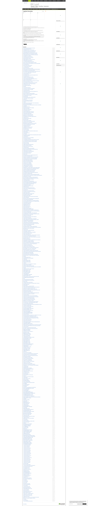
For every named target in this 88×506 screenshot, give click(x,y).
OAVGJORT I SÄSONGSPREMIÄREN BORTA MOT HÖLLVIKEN (28, 388)
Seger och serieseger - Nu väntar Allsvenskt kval (27, 359)
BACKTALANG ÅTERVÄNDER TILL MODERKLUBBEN (27, 406)
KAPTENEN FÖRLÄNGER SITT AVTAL (26, 349)
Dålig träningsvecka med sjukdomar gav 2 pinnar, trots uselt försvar (29, 249)
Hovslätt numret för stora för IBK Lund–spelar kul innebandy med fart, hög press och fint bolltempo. (32, 227)
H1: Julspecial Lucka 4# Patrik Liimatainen (27, 459)
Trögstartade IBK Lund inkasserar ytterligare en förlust (28, 245)
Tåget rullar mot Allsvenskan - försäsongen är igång (27, 440)
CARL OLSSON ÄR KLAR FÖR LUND (26, 389)
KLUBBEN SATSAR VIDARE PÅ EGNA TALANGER (27, 431)
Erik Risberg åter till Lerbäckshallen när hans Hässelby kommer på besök (29, 169)
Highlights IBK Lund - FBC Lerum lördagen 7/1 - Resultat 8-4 (28, 300)
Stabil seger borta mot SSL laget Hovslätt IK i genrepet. (28, 114)
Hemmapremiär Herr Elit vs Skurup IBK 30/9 (27, 469)
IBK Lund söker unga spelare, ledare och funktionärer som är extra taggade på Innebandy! (31, 201)
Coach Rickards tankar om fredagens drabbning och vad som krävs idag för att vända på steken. (31, 325)
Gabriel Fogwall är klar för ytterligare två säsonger (27, 194)
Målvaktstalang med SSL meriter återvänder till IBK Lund (28, 115)
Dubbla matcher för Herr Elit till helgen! (26, 483)
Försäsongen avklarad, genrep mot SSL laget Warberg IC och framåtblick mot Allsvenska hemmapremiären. (32, 175)
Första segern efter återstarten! (26, 147)
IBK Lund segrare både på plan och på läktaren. (27, 95)
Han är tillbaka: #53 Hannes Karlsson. (26, 90)
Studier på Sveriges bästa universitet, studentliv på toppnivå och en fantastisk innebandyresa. (31, 69)
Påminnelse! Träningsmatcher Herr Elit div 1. (27, 492)
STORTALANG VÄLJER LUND (25, 404)
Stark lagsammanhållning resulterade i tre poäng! (27, 488)
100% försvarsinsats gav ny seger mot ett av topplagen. (28, 89)
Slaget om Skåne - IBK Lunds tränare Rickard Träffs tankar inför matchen (29, 327)
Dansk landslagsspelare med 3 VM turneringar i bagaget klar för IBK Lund (29, 116)
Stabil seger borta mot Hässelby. (26, 143)
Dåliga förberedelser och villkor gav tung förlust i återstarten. (28, 228)
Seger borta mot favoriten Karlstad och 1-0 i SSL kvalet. (28, 68)
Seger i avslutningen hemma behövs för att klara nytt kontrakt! (28, 280)
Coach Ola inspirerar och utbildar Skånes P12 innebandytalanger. (29, 88)
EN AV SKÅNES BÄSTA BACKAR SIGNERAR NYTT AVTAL (28, 437)
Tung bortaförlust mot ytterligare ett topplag (27, 305)
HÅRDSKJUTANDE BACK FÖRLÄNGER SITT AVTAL (27, 438)
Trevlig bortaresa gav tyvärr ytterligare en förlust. (27, 244)
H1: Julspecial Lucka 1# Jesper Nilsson (26, 462)
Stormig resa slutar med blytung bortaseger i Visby (27, 164)
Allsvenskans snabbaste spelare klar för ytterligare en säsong (28, 193)
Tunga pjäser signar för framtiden (26, 415)
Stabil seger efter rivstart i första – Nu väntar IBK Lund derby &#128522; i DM (30, 243)
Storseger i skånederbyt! (25, 377)
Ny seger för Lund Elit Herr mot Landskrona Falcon (27, 495)
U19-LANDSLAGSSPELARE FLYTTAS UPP (26, 336)
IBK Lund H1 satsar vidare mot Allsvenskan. (27, 412)
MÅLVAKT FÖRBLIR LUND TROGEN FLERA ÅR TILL (27, 413)
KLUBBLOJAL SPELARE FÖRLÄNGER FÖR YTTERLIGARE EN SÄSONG (29, 436)
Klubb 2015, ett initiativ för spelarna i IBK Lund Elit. (27, 65)
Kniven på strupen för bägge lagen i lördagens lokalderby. (28, 308)
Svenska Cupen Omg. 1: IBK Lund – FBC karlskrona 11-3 (28, 331)
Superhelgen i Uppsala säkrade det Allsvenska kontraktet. (28, 144)
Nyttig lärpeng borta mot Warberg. (26, 332)
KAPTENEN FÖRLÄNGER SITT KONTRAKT (26, 441)
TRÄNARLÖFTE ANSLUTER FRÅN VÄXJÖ (26, 329)
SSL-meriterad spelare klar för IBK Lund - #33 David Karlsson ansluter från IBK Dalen (30, 196)
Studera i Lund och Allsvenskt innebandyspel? (27, 352)
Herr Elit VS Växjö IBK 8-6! (25, 485)
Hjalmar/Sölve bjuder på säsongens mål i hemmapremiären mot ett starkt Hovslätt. (30, 254)
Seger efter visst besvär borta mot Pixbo (26, 378)
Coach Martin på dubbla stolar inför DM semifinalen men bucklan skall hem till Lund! (30, 222)
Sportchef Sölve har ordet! (25, 229)
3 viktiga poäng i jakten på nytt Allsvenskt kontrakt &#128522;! (28, 224)
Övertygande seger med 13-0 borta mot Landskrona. (27, 363)
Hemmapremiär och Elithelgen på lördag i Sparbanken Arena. (28, 111)
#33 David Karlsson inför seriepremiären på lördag (27, 173)
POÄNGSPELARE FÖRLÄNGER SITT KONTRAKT (27, 442)
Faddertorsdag (24, 86)
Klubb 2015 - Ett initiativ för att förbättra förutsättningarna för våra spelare (29, 62)
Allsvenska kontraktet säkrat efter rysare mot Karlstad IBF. (28, 279)
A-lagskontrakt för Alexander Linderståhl (26, 195)
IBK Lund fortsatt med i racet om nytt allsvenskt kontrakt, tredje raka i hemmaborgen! (30, 301)
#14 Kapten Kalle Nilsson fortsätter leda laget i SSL (27, 60)
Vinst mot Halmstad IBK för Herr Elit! (26, 467)
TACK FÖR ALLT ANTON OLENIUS (26, 403)
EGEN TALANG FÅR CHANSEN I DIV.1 (26, 405)
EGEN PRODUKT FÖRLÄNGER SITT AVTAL (26, 275)
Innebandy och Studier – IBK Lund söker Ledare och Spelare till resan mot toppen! (30, 355)
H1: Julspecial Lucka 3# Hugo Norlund (26, 460)
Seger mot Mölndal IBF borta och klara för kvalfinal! (27, 357)
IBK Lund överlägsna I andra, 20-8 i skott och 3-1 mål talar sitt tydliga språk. (30, 216)
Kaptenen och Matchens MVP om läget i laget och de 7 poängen (28, 416)
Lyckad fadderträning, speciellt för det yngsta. (27, 118)
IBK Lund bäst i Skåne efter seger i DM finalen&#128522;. (28, 199)
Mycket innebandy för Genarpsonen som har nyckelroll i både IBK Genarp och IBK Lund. (31, 247)
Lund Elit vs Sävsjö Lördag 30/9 (26, 489)
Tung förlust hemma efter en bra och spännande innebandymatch (29, 298)
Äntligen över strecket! (25, 281)
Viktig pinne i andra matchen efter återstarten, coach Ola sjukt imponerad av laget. (30, 149)
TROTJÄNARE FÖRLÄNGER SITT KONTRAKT (27, 334)
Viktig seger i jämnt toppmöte (25, 379)
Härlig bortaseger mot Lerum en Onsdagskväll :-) (27, 163)
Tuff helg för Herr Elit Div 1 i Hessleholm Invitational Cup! (28, 493)
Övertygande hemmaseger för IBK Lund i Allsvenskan (27, 165)
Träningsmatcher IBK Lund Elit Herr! (26, 496)
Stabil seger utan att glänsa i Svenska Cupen (27, 120)
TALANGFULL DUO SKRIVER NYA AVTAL (26, 432)
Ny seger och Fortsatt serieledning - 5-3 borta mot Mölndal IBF (28, 361)
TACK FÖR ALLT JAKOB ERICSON (26, 197)
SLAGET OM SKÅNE (25, 386)
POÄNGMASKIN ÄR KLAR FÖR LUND (26, 433)
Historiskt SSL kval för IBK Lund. (26, 142)
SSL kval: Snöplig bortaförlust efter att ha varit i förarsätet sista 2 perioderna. (30, 140)
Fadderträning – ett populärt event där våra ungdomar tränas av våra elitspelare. (30, 94)
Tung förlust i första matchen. (28, 11)
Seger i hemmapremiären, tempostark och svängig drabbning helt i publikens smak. (30, 172)
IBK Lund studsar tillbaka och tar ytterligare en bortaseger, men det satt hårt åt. (30, 82)
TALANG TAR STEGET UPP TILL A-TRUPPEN (27, 269)
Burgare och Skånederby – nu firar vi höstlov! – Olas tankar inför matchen (29, 248)
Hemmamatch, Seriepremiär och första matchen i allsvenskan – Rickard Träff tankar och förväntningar (32, 324)
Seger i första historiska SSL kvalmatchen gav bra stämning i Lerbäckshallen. (30, 141)
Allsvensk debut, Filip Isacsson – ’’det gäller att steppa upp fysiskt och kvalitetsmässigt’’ (31, 255)
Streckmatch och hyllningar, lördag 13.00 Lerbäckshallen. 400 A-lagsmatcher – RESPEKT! (31, 219)
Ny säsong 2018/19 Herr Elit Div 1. (26, 470)
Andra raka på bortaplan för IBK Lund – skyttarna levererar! (28, 253)
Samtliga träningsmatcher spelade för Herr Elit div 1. (27, 491)
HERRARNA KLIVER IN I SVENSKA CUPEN (26, 333)
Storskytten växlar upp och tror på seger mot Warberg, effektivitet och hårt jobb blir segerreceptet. (32, 251)
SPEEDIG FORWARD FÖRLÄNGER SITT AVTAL (27, 410)
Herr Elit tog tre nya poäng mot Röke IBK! (26, 464)
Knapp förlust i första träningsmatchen (26, 335)
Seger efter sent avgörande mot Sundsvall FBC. (27, 145)
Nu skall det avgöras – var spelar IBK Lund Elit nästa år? (28, 221)
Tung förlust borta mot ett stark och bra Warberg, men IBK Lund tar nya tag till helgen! (30, 296)
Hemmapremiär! (24, 256)
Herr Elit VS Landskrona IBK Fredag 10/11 (26, 484)
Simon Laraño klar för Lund (25, 189)
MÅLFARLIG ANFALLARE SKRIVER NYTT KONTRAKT (27, 439)
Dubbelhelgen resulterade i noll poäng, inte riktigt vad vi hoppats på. (29, 83)
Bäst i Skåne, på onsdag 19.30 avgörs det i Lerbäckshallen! (28, 137)
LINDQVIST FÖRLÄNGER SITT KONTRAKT (26, 271)
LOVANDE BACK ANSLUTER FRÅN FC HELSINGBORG (27, 323)
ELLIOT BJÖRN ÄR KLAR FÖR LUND (26, 384)
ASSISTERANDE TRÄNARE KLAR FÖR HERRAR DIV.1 (27, 443)
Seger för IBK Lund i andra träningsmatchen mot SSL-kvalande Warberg (29, 387)
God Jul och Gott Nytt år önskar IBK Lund (27, 87)
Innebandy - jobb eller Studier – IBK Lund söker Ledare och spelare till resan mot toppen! (31, 276)
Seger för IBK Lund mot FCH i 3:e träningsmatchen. (27, 122)
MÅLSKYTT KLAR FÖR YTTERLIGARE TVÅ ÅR (27, 414)
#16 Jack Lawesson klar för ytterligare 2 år (27, 138)
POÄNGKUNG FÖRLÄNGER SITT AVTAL (26, 270)
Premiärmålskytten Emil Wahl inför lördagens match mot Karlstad (29, 171)
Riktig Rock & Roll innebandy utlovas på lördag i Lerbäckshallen (29, 93)
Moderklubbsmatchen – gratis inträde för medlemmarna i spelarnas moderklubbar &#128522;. (31, 167)
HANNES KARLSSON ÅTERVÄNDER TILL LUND (27, 309)
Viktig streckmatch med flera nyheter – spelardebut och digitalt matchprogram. (30, 226)
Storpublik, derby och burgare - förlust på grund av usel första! (28, 246)
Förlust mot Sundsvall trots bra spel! (26, 92)
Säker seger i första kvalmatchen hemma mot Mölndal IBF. (28, 358)
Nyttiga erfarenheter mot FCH (25, 385)
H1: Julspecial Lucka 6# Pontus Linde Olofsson (27, 457)
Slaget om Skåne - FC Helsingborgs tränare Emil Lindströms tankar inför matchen (30, 328)
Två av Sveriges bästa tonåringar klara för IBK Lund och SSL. (28, 61)
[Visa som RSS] (45, 11)
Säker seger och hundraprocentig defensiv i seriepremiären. (28, 112)
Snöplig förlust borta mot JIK (25, 117)
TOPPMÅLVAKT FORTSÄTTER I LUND (26, 350)
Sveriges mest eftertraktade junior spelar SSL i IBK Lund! (28, 57)
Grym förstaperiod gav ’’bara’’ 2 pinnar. (26, 84)
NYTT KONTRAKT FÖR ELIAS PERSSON (26, 272)
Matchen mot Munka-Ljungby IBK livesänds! (27, 487)
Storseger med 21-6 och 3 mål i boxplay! (26, 362)
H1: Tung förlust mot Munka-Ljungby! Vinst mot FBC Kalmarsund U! (29, 465)
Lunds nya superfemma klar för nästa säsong (27, 202)
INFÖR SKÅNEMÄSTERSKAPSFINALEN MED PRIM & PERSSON (28, 277)
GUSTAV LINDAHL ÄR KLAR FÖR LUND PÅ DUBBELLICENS (28, 220)
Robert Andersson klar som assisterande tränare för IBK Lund (28, 190)
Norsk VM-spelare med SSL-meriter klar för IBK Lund (27, 56)
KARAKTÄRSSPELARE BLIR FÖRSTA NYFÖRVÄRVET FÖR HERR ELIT (29, 435)
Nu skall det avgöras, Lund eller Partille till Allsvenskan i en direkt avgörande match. (30, 353)
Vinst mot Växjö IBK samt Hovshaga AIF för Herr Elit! (27, 466)
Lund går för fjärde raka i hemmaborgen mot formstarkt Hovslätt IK (29, 299)
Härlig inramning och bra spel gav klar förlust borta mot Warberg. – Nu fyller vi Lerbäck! (31, 223)
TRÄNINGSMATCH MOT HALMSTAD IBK (26, 330)
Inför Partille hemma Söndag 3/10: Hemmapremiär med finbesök (28, 382)
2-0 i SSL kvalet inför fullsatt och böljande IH (27, 66)
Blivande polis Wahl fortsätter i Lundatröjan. (27, 58)
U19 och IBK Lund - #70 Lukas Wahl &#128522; (27, 225)
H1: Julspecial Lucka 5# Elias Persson (26, 458)
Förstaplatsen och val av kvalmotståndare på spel (27, 360)
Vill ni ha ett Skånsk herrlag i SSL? (26, 64)
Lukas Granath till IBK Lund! (25, 136)
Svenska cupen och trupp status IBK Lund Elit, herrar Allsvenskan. (29, 121)
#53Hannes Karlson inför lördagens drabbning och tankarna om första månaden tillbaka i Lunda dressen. (32, 304)
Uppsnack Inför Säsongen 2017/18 (26, 490)
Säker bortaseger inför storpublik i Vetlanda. (27, 85)
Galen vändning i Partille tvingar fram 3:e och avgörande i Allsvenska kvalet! (30, 354)
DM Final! (24, 278)
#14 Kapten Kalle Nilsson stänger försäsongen (27, 113)
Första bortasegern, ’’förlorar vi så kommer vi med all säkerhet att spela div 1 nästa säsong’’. (31, 283)
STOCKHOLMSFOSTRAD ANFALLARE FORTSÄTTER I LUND (28, 409)
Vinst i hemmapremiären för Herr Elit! (26, 468)
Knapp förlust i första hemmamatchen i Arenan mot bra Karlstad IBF (29, 170)
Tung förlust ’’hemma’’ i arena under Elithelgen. (27, 109)
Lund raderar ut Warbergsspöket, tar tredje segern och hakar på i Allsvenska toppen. (30, 250)
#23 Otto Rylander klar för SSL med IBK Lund (27, 55)
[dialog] (78, 502)
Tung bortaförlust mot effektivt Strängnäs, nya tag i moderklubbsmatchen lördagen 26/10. (31, 168)
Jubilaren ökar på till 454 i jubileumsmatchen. (27, 217)
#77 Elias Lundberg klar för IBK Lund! (26, 110)
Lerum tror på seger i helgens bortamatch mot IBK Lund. (28, 303)
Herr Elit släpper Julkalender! (25, 463)
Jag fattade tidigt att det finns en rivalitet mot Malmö (28, 282)
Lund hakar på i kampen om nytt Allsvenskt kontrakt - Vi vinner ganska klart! (30, 218)
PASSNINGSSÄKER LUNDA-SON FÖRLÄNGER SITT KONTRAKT (28, 411)
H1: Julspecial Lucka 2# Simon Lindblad (26, 461)
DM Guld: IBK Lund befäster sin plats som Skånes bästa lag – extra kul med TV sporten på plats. (31, 63)
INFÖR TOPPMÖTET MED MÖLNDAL (26, 380)
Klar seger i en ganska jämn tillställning (26, 381)
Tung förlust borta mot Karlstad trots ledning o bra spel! (28, 306)
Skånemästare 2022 (25, 351)
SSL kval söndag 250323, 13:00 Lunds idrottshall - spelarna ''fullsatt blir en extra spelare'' (31, 139)
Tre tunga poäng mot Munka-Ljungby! (26, 486)
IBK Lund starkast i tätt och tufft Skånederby (27, 307)
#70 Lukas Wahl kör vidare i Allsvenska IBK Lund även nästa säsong (29, 191)
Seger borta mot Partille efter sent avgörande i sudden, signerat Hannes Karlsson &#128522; (31, 242)
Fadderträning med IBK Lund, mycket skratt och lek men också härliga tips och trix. (30, 91)
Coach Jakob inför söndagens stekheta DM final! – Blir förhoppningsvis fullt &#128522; (31, 200)
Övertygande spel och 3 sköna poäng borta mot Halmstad (28, 376)
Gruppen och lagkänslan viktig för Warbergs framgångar (28, 252)
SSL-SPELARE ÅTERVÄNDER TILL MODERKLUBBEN (27, 274)
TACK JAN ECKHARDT (25, 407)
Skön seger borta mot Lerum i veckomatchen (27, 162)
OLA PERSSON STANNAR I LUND (26, 273)
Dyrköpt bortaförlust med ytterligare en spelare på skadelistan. (28, 148)
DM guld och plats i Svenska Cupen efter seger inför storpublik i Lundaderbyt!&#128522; (31, 198)
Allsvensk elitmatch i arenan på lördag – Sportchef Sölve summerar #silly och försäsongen (31, 174)
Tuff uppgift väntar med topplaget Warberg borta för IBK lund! (28, 297)
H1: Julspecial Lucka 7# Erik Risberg (26, 456)
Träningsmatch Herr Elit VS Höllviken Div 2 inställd (27, 494)
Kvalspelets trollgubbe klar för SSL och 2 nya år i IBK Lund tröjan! (29, 59)
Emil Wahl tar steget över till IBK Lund (26, 192)
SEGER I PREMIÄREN (25, 383)
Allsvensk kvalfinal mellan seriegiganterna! (27, 356)
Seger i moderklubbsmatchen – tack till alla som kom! (28, 166)
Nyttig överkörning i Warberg (25, 119)
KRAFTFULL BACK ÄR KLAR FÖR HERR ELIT (27, 434)
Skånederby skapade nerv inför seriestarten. (27, 176)
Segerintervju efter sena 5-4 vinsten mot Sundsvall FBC (28, 146)
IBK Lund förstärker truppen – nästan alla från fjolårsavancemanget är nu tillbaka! (30, 302)
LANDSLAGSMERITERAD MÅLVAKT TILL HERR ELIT (27, 430)
